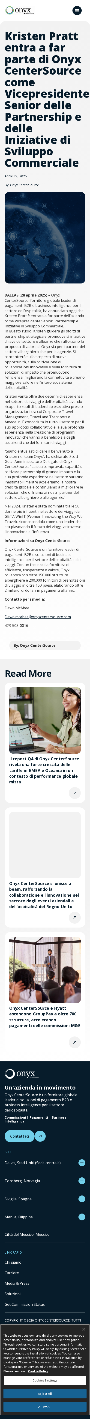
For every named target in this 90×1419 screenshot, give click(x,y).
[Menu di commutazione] (77, 10)
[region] (45, 1369)
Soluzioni (13, 1293)
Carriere (12, 1272)
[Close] (84, 1329)
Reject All (45, 1394)
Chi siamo (13, 1262)
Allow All (44, 1407)
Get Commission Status (25, 1304)
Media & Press (17, 1283)
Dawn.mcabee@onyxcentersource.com (38, 616)
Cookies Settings (45, 1380)
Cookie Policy (38, 1371)
